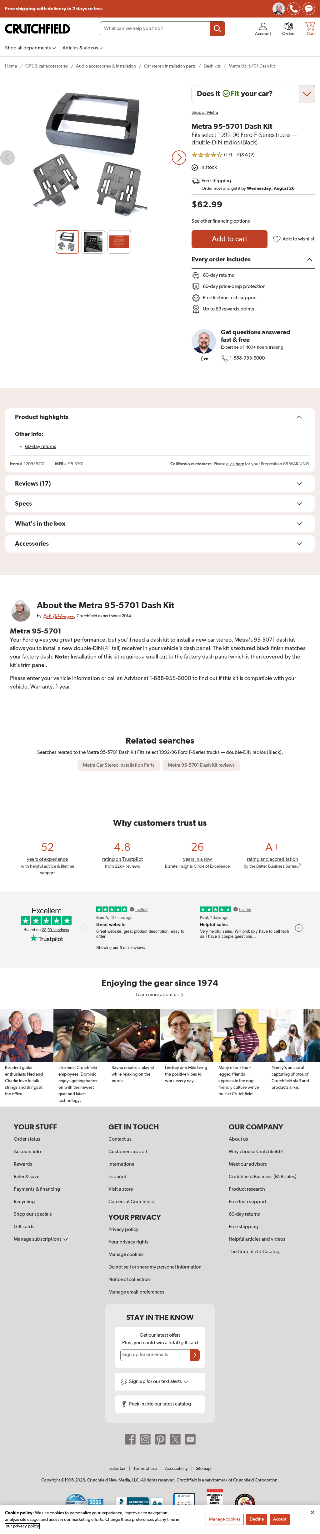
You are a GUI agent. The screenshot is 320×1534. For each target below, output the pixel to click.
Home (11, 66)
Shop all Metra (205, 112)
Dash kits (212, 66)
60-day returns (40, 446)
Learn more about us (158, 994)
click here (235, 464)
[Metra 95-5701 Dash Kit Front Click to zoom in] (93, 158)
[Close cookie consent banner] (312, 1512)
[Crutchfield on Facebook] (130, 1438)
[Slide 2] (93, 242)
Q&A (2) (246, 155)
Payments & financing (37, 1189)
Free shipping (53, 8)
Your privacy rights (128, 1242)
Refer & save (26, 1176)
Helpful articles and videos (257, 1239)
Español (117, 1176)
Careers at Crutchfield (131, 1201)
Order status (27, 1139)
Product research (247, 1189)
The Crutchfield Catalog (254, 1251)
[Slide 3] (119, 242)
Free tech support (247, 1201)
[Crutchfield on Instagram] (145, 1438)
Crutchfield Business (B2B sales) (263, 1176)
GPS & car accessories (46, 66)
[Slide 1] (67, 242)
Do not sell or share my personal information (155, 1267)
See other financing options (221, 221)
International (122, 1164)
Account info (27, 1151)
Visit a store (120, 1189)
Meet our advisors (248, 1164)
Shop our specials (33, 1214)
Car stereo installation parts (170, 66)
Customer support (128, 1151)
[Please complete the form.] (195, 1355)
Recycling (24, 1201)
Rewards (23, 1164)
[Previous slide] (7, 157)
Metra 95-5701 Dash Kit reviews (201, 765)
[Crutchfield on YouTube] (190, 1438)
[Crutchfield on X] (175, 1438)
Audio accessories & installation (106, 66)
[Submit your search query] (217, 28)
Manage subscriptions (38, 1239)
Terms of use (145, 1468)
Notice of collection (129, 1279)
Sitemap (203, 1468)
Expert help (231, 347)
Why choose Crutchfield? (256, 1151)
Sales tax (117, 1468)
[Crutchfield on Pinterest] (160, 1438)
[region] (160, 1058)
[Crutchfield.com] (37, 29)
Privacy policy (123, 1229)
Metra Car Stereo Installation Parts (119, 765)
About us (238, 1139)
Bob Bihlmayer (58, 616)
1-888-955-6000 (247, 358)
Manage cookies (125, 1254)
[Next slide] (179, 157)
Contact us (120, 1139)
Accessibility (176, 1468)
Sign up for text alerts (156, 1381)
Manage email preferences (136, 1292)
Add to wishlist (298, 239)
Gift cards (24, 1226)
